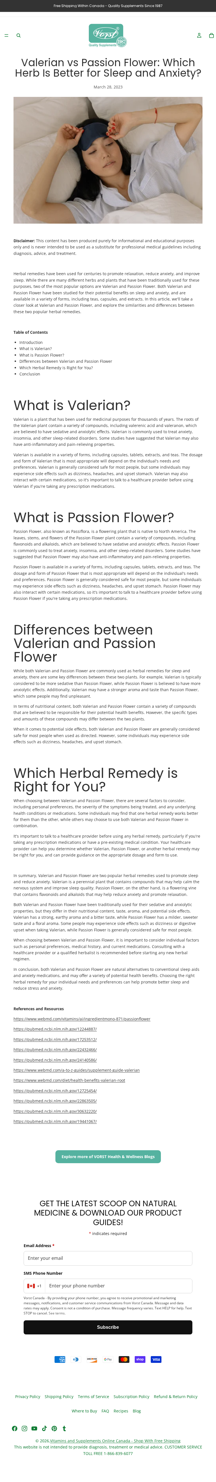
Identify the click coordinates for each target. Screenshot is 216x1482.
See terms (57, 1313)
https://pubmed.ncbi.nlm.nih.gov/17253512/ (55, 1039)
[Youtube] (34, 1428)
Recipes (121, 1411)
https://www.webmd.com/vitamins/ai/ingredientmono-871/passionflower (82, 1019)
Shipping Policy (59, 1396)
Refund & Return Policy (175, 1396)
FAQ (105, 1411)
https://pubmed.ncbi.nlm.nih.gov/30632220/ (55, 1111)
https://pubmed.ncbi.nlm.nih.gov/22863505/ (55, 1100)
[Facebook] (14, 1428)
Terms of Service (93, 1396)
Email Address (39, 1245)
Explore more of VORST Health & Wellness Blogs (108, 1156)
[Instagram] (24, 1428)
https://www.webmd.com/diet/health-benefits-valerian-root (69, 1080)
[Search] (18, 35)
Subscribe (108, 1327)
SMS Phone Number (43, 1273)
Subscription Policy (131, 1396)
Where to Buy (84, 1411)
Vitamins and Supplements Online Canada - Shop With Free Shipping (115, 1440)
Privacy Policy (27, 1396)
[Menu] (6, 35)
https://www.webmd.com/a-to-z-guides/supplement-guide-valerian (77, 1070)
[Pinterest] (54, 1428)
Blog (137, 1411)
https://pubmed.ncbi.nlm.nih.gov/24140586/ (55, 1060)
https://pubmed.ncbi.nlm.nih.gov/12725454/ (55, 1090)
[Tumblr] (64, 1428)
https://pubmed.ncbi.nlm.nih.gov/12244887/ (55, 1029)
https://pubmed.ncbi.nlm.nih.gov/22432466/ (55, 1049)
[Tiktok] (44, 1428)
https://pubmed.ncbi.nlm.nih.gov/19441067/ (55, 1121)
